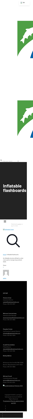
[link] (18, 161)
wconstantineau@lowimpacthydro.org (13, 317)
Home (4, 254)
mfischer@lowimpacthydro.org (11, 333)
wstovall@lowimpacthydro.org (11, 380)
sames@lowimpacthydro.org (11, 302)
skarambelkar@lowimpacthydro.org (13, 349)
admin (19, 224)
